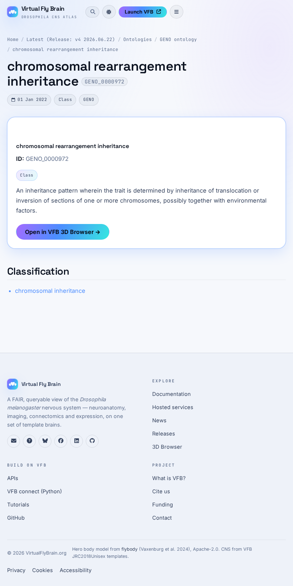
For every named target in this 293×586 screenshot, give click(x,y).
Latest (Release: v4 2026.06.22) (70, 39)
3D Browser (167, 447)
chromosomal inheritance (50, 290)
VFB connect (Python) (34, 491)
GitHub (16, 518)
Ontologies (137, 39)
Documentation (171, 394)
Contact (162, 518)
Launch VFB (139, 12)
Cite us (161, 491)
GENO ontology (178, 39)
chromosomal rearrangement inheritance (65, 49)
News (159, 420)
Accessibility (75, 570)
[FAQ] (29, 441)
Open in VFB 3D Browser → (62, 231)
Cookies (42, 570)
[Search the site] (92, 11)
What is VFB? (169, 478)
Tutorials (18, 504)
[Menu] (176, 12)
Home (13, 39)
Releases (163, 433)
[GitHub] (92, 441)
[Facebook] (60, 441)
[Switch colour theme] (109, 12)
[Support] (13, 441)
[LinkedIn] (76, 441)
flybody (129, 549)
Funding (162, 504)
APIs (12, 478)
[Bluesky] (45, 441)
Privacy (16, 570)
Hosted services (172, 407)
